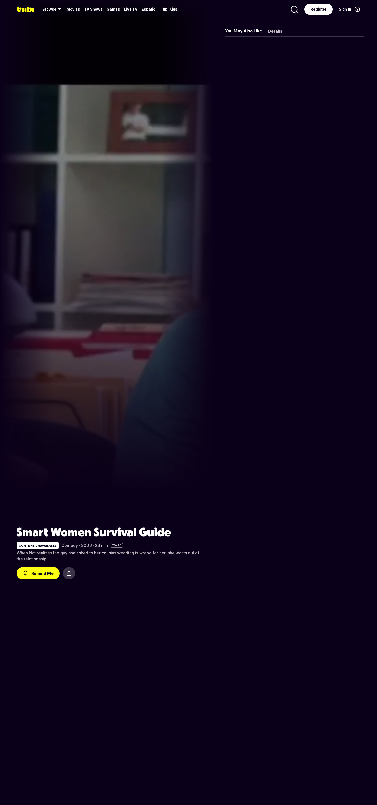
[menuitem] (52, 9)
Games (113, 9)
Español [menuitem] (149, 9)
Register (318, 9)
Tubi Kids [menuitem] (169, 9)
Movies (73, 9)
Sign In (345, 9)
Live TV (130, 9)
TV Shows (93, 9)
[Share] (69, 573)
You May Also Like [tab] (243, 30)
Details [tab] (275, 31)
